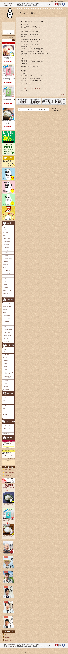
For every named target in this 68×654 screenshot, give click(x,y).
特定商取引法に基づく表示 (23, 649)
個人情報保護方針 (33, 649)
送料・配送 (8, 634)
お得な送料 (8, 469)
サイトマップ (39, 649)
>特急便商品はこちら (11, 448)
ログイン (8, 30)
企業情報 (15, 649)
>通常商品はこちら (11, 458)
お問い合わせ (9, 640)
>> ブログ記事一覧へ (59, 94)
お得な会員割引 (9, 472)
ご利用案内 (10, 649)
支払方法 (7, 637)
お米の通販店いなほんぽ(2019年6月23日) (30, 88)
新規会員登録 (8, 33)
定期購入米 (8, 475)
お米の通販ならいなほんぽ (55, 649)
